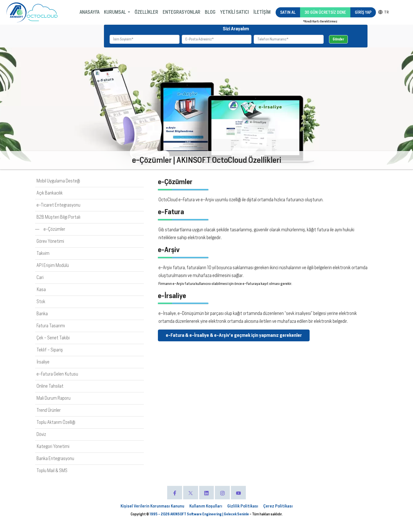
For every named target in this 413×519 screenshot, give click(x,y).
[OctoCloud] (42, 12)
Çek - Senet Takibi (53, 337)
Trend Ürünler (49, 410)
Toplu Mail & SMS (52, 470)
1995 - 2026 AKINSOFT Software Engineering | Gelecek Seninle (199, 514)
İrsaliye (43, 362)
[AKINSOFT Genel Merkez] (16, 12)
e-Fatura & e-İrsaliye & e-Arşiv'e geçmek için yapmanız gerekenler (234, 335)
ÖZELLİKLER (146, 12)
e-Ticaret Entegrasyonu (58, 205)
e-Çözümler (54, 229)
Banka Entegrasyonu (55, 458)
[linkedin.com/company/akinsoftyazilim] (206, 492)
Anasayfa (89, 12)
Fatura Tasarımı (51, 325)
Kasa (41, 289)
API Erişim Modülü (53, 265)
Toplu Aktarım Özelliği (56, 422)
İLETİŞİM (262, 12)
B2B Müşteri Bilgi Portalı (58, 217)
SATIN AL (288, 12)
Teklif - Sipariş (50, 350)
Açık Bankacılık (50, 193)
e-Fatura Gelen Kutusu (57, 374)
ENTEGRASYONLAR (181, 12)
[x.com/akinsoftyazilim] (190, 492)
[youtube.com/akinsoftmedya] (238, 492)
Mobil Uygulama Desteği (58, 181)
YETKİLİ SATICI (234, 12)
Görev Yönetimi (50, 241)
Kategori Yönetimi (53, 446)
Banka (42, 313)
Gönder (338, 39)
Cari (40, 277)
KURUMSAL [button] (115, 12)
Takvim (43, 253)
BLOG (210, 12)
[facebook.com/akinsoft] (174, 492)
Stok (41, 301)
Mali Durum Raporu (54, 398)
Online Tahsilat (50, 386)
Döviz (41, 434)
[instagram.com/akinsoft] (222, 492)
